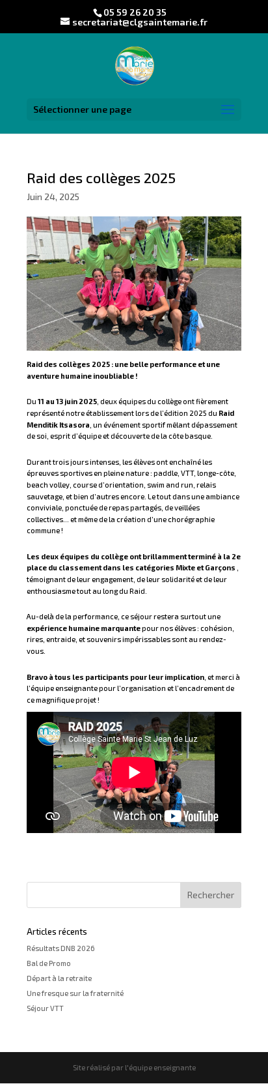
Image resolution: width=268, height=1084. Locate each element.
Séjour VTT (45, 1008)
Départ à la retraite (59, 978)
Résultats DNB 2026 (61, 948)
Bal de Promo (49, 963)
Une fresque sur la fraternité (75, 993)
